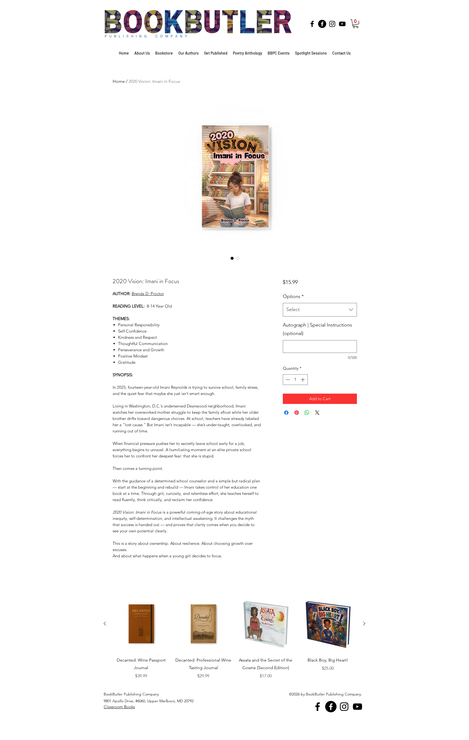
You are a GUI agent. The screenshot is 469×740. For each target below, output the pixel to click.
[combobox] (320, 310)
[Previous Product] (105, 623)
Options (293, 296)
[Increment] (303, 380)
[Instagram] (332, 24)
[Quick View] (141, 623)
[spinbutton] (295, 380)
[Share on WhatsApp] (307, 412)
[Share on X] (317, 412)
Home (119, 81)
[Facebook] (312, 24)
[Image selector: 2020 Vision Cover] (232, 258)
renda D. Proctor (149, 293)
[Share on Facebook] (286, 412)
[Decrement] (287, 380)
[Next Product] (364, 623)
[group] (234, 648)
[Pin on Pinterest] (296, 412)
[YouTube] (342, 24)
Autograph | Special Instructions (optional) (317, 329)
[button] (355, 23)
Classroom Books (119, 706)
